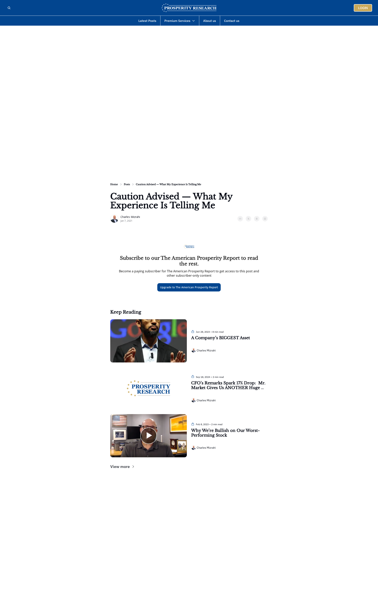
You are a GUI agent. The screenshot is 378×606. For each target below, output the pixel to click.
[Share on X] (248, 218)
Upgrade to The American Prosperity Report (189, 287)
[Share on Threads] (256, 218)
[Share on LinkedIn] (265, 218)
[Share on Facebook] (240, 218)
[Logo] (189, 8)
